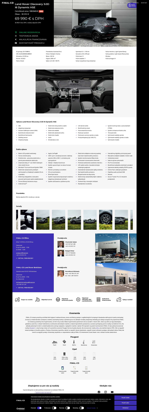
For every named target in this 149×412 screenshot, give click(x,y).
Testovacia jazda (28, 36)
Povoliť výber (125, 402)
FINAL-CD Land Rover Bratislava (29, 267)
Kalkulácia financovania (33, 39)
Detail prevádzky (25, 258)
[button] (56, 43)
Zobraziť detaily (91, 408)
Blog (122, 3)
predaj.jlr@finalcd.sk (22, 253)
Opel (74, 349)
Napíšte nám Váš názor (43, 392)
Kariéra (136, 3)
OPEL (97, 328)
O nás (128, 3)
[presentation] (56, 22)
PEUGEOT (32, 328)
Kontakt (144, 3)
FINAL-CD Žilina (22, 238)
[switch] (54, 408)
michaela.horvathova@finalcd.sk (25, 282)
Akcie (116, 3)
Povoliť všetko (125, 397)
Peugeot (74, 337)
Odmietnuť (125, 408)
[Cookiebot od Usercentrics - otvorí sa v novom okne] (20, 409)
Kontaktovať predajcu (31, 43)
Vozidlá (108, 3)
